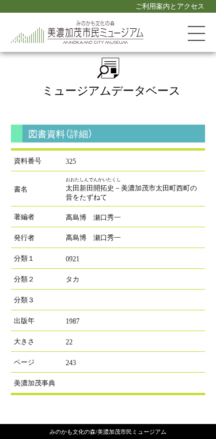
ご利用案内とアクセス (169, 6)
